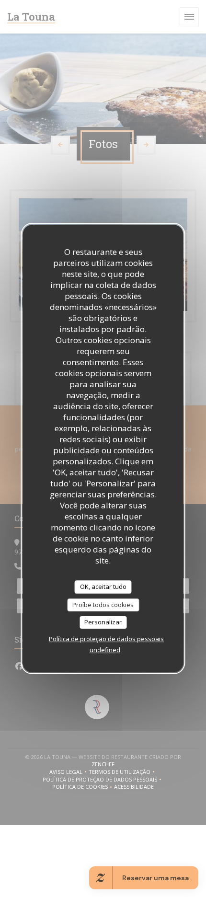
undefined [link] (105, 649)
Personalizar (103, 622)
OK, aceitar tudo (103, 586)
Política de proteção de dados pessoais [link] (106, 638)
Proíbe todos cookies (103, 604)
